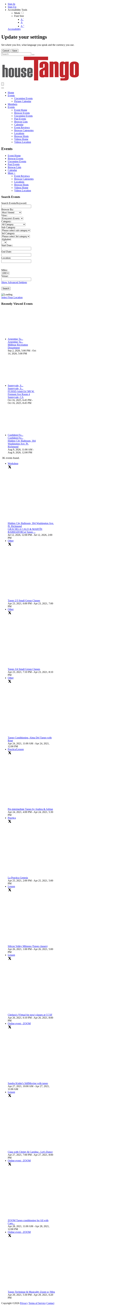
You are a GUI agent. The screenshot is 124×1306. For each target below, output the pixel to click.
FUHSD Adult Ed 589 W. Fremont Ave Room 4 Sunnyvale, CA (21, 394)
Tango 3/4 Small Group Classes (24, 669)
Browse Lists (14, 167)
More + (11, 173)
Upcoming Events (17, 161)
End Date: (6, 251)
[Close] (2, 87)
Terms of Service (37, 1303)
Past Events (14, 164)
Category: (6, 221)
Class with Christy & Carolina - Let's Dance (30, 1151)
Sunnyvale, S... (15, 385)
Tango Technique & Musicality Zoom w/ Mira (31, 1291)
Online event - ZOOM (19, 1023)
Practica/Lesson (16, 749)
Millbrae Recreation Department (18, 346)
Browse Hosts (21, 184)
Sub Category (8, 227)
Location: (6, 258)
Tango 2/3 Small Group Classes (24, 600)
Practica (12, 817)
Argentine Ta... (15, 339)
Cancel (6, 50)
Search (6, 288)
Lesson (11, 886)
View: (4, 215)
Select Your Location (12, 297)
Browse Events (15, 158)
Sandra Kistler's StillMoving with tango (28, 1083)
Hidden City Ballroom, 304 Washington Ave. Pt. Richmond (22, 443)
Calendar (12, 170)
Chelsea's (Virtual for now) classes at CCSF (30, 1014)
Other (11, 540)
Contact (50, 1303)
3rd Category (8, 233)
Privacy (24, 1303)
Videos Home (21, 187)
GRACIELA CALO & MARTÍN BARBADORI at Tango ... (25, 530)
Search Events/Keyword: (14, 203)
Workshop (13, 463)
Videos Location (22, 190)
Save (14, 50)
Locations (19, 181)
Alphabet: (6, 239)
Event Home (14, 155)
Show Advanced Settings (14, 282)
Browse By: (7, 209)
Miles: (4, 270)
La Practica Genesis (18, 877)
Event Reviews (22, 176)
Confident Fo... (15, 435)
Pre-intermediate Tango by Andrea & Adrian (30, 809)
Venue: (4, 276)
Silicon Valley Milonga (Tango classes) (27, 946)
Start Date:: (7, 245)
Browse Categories (24, 179)
